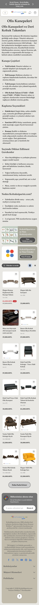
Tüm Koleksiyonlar (27, 240)
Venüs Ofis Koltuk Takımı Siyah (9, 469)
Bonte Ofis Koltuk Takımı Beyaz (9, 363)
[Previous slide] (6, 4)
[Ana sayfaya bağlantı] (19, 518)
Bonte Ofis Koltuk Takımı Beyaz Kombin (28, 329)
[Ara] (30, 12)
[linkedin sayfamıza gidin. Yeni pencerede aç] (30, 560)
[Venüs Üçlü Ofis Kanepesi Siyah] (28, 423)
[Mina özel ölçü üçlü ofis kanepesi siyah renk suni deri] (11, 318)
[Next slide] (33, 4)
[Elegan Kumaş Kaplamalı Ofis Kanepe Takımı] (11, 279)
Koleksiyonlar (10, 566)
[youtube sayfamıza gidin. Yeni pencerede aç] (21, 560)
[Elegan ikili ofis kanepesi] (28, 279)
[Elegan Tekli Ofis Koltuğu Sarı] (28, 457)
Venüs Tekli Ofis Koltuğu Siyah (8, 435)
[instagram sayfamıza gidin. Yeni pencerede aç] (13, 560)
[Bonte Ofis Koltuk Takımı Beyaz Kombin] (28, 318)
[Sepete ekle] (16, 274)
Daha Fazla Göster (19, 485)
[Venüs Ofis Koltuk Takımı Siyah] (11, 457)
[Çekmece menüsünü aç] (5, 12)
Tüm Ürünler (26, 257)
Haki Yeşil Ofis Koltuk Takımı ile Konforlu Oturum (28, 400)
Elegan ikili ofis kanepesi (25, 291)
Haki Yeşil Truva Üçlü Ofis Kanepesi (10, 399)
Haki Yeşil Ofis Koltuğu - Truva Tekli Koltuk (27, 364)
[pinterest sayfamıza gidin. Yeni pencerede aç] (26, 560)
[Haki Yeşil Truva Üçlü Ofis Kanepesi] (11, 387)
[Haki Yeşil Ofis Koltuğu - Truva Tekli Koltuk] (28, 351)
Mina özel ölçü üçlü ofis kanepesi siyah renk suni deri (9, 330)
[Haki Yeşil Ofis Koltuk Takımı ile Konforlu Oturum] (28, 387)
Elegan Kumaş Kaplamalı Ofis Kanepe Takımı (8, 292)
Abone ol (30, 508)
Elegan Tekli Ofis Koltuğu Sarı (26, 469)
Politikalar (8, 578)
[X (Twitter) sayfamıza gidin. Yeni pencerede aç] (17, 560)
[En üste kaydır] (19, 596)
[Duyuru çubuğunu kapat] (36, 4)
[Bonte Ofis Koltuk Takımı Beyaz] (11, 351)
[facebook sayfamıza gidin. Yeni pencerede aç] (8, 560)
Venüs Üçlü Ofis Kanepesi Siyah (25, 435)
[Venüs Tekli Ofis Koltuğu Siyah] (11, 423)
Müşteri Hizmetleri (12, 572)
